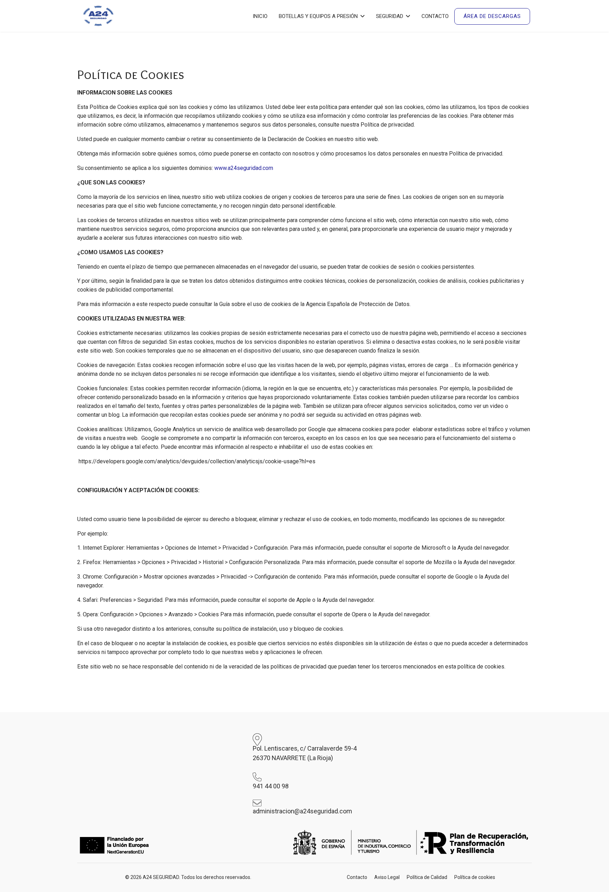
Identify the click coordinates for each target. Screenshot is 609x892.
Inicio (260, 16)
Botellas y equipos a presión (318, 16)
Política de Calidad (427, 877)
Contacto (435, 16)
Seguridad (389, 16)
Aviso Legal (387, 877)
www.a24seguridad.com (243, 168)
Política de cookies (474, 877)
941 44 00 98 (271, 786)
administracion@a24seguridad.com (302, 811)
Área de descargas (492, 16)
